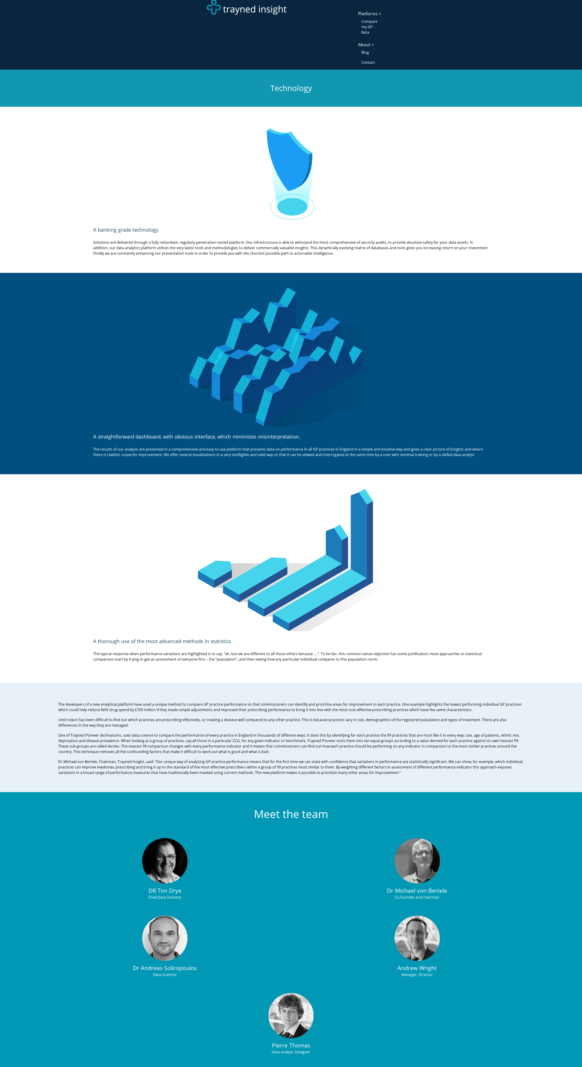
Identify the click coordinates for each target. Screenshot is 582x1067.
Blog (365, 52)
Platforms (368, 13)
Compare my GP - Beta (369, 27)
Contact (368, 62)
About (364, 44)
